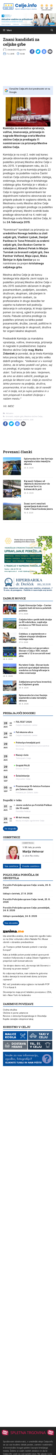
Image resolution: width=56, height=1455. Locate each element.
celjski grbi (18, 416)
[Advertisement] (28, 70)
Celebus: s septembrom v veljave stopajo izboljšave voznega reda (32, 636)
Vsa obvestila (11, 923)
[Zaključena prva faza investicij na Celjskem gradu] (9, 686)
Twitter (38, 51)
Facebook (32, 51)
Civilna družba (10, 1009)
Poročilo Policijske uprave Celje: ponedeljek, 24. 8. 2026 (26, 909)
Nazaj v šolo (22, 755)
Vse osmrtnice (11, 866)
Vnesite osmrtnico (31, 866)
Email (50, 51)
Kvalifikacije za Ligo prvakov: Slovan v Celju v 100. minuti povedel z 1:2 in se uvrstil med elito (34, 652)
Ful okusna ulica (24, 732)
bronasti (9, 416)
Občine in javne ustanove (15, 1013)
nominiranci (8, 420)
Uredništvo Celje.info (16, 50)
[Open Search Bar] (52, 30)
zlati (31, 420)
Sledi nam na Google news (44, 51)
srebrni (26, 420)
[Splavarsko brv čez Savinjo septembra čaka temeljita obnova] (12, 474)
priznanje (18, 420)
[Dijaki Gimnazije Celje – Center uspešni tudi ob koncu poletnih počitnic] (9, 609)
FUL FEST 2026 (24, 722)
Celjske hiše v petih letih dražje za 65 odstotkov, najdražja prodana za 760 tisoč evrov (35, 622)
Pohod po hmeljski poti (28, 742)
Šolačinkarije (23, 775)
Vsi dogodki (10, 828)
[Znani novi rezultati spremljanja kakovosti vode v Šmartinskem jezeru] (12, 519)
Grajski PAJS (23, 765)
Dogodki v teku (12, 800)
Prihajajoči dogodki (19, 713)
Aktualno (9, 413)
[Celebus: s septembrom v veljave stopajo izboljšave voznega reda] (9, 638)
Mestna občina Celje (33, 416)
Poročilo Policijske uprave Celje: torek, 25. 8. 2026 (26, 900)
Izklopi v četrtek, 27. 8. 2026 (18, 893)
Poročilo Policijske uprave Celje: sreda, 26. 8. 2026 (27, 886)
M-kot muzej (22, 817)
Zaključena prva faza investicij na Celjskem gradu (35, 683)
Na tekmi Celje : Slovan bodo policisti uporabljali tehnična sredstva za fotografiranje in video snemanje (34, 669)
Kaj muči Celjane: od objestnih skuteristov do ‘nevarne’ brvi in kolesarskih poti (37, 485)
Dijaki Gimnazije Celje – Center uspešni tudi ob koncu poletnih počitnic (35, 608)
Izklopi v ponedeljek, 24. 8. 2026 (20, 916)
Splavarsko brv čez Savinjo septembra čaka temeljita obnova (38, 461)
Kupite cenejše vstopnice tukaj (18, 1019)
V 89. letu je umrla (32, 847)
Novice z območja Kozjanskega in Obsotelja (24, 1016)
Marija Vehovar (33, 851)
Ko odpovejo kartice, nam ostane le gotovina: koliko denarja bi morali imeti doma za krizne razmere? (25, 976)
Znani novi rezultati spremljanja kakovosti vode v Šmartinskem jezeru (38, 506)
